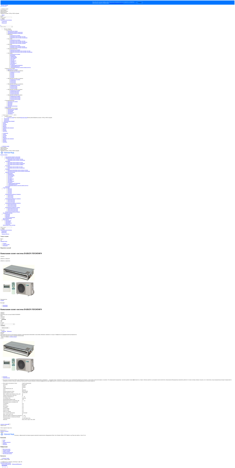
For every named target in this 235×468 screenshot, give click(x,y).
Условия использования (8, 452)
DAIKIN (2, 300)
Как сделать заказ (6, 449)
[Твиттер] (1, 250)
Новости (5, 443)
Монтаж (4, 126)
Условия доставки (6, 450)
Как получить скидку (7, 453)
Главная (4, 243)
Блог (4, 441)
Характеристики (6, 377)
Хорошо (139, 2)
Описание (5, 376)
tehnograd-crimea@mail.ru (5, 462)
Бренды (4, 128)
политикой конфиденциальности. (116, 3)
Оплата (4, 125)
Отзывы (4, 130)
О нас (4, 440)
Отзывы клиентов (6, 442)
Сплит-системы (6, 244)
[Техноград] (7, 435)
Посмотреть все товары (13, 31)
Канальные (5, 245)
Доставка (5, 124)
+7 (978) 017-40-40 (10, 117)
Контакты (5, 131)
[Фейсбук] (0, 250)
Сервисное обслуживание (8, 127)
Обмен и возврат (6, 451)
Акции (4, 123)
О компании (5, 122)
